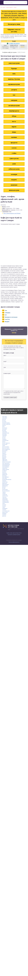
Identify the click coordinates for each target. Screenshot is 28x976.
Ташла (3, 507)
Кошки (3, 445)
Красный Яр (4, 450)
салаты (14, 148)
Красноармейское (6, 449)
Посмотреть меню (14, 24)
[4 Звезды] (23, 46)
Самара (4, 493)
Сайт (4, 367)
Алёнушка (7, 312)
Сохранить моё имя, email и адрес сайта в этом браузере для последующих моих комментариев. (13, 392)
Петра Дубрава (5, 477)
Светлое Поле (5, 496)
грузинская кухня (14, 84)
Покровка (4, 480)
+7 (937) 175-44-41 (14, 43)
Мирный (4, 458)
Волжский (4, 429)
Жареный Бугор (5, 433)
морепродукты (14, 111)
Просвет (4, 487)
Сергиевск (4, 497)
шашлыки (14, 185)
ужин (14, 164)
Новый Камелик (5, 469)
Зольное (4, 436)
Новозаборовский (6, 464)
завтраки (14, 100)
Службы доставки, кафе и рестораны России (14, 532)
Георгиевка (4, 431)
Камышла (4, 439)
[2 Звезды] (13, 332)
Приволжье (4, 483)
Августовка (4, 416)
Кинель (3, 441)
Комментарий (6, 373)
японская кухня (14, 190)
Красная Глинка (5, 446)
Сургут (3, 503)
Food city (7, 319)
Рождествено (5, 489)
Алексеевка (4, 417)
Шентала (4, 516)
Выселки (4, 430)
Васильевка (4, 428)
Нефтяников (4, 460)
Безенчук (4, 419)
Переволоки (4, 474)
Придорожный (5, 484)
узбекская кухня (14, 169)
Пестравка (4, 475)
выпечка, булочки (14, 79)
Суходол (4, 504)
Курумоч (4, 453)
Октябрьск (4, 470)
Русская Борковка (6, 490)
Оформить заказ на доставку (14, 30)
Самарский (4, 494)
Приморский (5, 485)
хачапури (14, 174)
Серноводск (4, 498)
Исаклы (3, 438)
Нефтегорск (4, 459)
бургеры (14, 68)
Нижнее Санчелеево (6, 462)
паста (14, 121)
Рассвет (3, 488)
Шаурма (7, 321)
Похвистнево (5, 482)
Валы (3, 426)
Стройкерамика (5, 502)
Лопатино (4, 454)
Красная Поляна (5, 448)
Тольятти (4, 509)
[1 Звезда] (21, 46)
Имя (4, 355)
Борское (4, 425)
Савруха (4, 492)
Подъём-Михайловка (6, 479)
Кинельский (4, 444)
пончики (14, 137)
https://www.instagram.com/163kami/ (12, 213)
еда (14, 95)
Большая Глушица (6, 423)
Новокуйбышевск (5, 465)
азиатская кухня (14, 63)
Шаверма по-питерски (11, 317)
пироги (14, 127)
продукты (14, 142)
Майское (4, 455)
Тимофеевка (4, 508)
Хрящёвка (4, 513)
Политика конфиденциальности (14, 542)
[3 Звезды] (22, 46)
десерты (14, 90)
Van (6, 310)
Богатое (4, 420)
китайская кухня (14, 105)
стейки (14, 153)
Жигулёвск (4, 434)
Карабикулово (5, 440)
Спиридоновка (5, 501)
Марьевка (4, 456)
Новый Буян (4, 468)
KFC (6, 315)
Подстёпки (4, 478)
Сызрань (4, 506)
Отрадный (4, 473)
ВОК (14, 74)
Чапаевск (4, 514)
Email (5, 361)
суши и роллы (14, 158)
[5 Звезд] (24, 46)
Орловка (4, 472)
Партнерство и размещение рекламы (14, 534)
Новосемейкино (5, 467)
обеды (14, 116)
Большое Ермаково (6, 424)
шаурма (14, 179)
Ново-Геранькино (5, 463)
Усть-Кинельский (5, 511)
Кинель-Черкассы (6, 443)
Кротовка (4, 451)
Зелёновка (4, 435)
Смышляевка (5, 499)
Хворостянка (5, 512)
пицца (14, 132)
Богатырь (4, 421)
